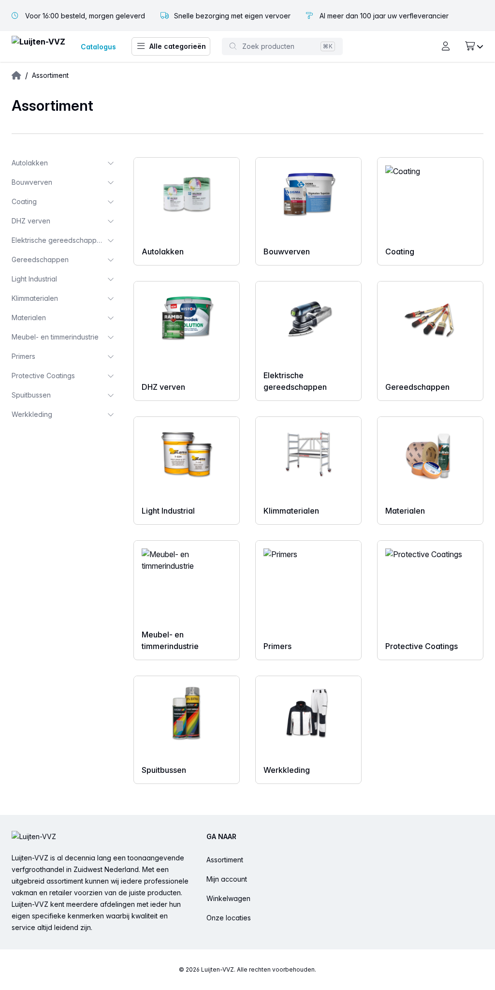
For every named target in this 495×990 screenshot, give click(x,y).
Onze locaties (228, 918)
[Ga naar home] (38, 47)
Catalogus (98, 47)
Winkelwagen (228, 898)
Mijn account (226, 879)
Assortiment (224, 860)
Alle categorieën (177, 46)
